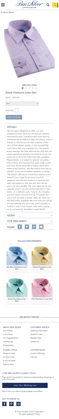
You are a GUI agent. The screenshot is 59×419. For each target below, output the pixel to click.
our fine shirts (16, 221)
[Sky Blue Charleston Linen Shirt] (17, 254)
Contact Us (34, 341)
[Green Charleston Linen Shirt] (17, 286)
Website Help (35, 338)
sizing (11, 215)
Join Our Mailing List (25, 385)
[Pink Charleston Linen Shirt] (42, 286)
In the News (8, 334)
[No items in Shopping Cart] (55, 5)
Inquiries (33, 357)
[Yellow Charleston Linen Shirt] (42, 254)
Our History (7, 330)
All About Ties (8, 357)
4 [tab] (33, 88)
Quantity (9, 110)
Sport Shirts (8, 12)
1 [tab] (23, 88)
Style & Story (8, 364)
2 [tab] (26, 88)
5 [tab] (36, 88)
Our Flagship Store (10, 338)
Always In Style (9, 353)
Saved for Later (36, 334)
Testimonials (8, 341)
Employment (8, 345)
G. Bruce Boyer (9, 360)
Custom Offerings (37, 353)
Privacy (37, 414)
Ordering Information (39, 330)
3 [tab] (30, 88)
